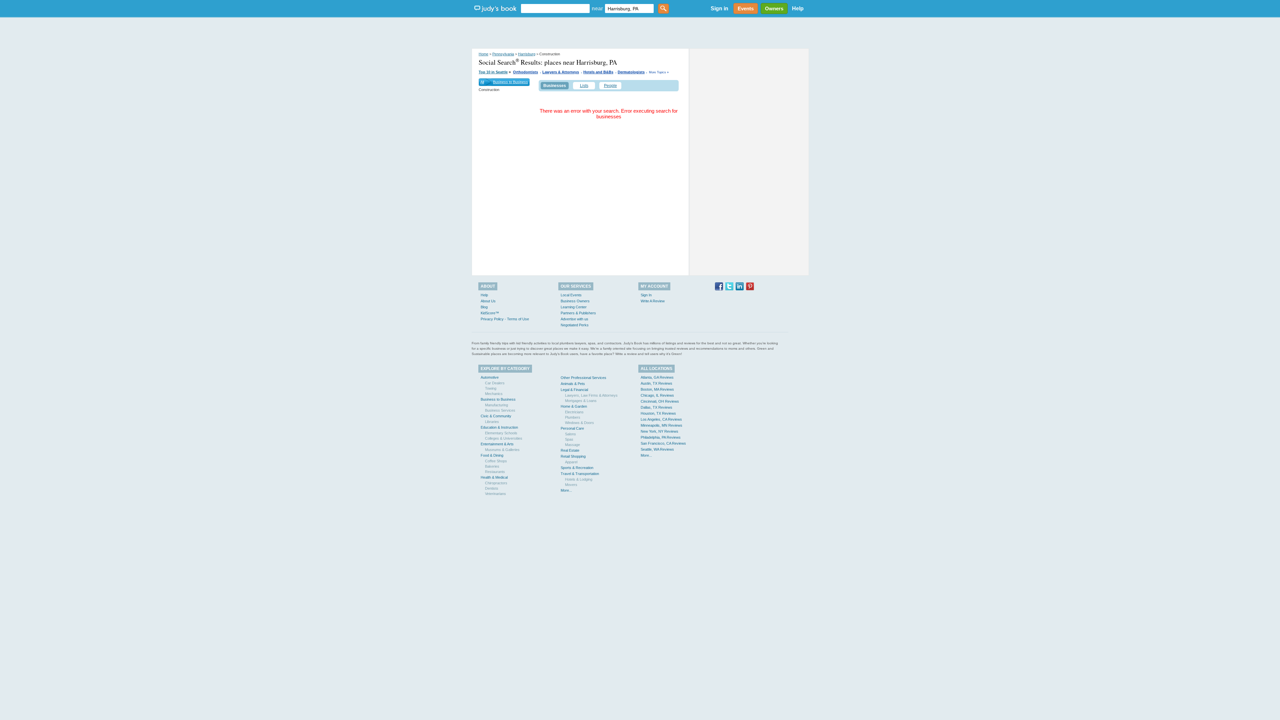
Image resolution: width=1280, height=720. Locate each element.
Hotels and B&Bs (598, 72)
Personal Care (572, 428)
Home (483, 54)
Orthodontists (525, 72)
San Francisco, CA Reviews (663, 443)
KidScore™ (490, 313)
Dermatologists (631, 72)
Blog (484, 307)
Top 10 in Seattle (493, 72)
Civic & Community (496, 416)
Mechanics (494, 394)
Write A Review (653, 301)
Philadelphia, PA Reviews (661, 437)
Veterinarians (495, 494)
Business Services (500, 410)
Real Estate (570, 450)
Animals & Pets (573, 384)
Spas (569, 439)
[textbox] (555, 8)
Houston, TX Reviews (658, 413)
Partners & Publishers (578, 313)
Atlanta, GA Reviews (657, 377)
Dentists (491, 488)
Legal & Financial (574, 390)
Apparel (571, 462)
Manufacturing (496, 405)
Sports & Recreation (577, 468)
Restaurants (495, 472)
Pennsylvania (503, 54)
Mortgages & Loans (581, 401)
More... (566, 490)
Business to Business (510, 82)
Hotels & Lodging (578, 479)
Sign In (646, 295)
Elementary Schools (501, 433)
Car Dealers (495, 383)
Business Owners (575, 301)
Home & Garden (574, 406)
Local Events (571, 295)
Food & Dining (492, 455)
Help (798, 8)
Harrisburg (526, 54)
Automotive (490, 377)
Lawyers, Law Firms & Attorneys (591, 395)
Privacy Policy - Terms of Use (505, 319)
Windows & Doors (579, 423)
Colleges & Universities (503, 438)
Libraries (492, 422)
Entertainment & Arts (497, 444)
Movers (571, 485)
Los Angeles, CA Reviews (661, 419)
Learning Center (574, 307)
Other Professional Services (583, 378)
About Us (488, 301)
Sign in (719, 8)
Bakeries (492, 466)
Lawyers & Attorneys (560, 72)
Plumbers (572, 417)
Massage (572, 445)
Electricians (574, 412)
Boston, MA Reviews (657, 389)
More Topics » (659, 72)
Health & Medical (494, 477)
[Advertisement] (640, 33)
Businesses (554, 85)
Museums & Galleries (502, 450)
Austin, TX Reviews (656, 383)
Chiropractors (496, 483)
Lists (584, 85)
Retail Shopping (573, 456)
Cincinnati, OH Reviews (660, 401)
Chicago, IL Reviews (657, 395)
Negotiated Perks (575, 325)
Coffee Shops (496, 461)
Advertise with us (574, 319)
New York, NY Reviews (659, 431)
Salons (570, 434)
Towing (490, 388)
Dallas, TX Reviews (656, 407)
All (482, 82)
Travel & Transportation (580, 474)
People (610, 85)
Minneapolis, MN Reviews (661, 425)
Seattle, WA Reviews (657, 449)
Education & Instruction (499, 427)
